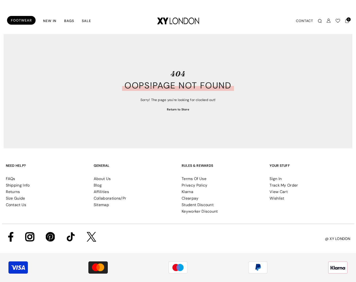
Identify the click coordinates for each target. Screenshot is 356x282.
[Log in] (328, 21)
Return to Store (178, 109)
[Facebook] (11, 237)
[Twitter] (91, 237)
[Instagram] (30, 237)
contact (304, 21)
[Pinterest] (50, 237)
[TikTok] (70, 237)
